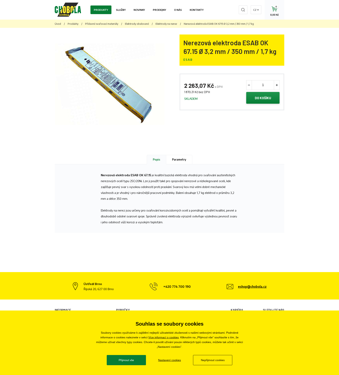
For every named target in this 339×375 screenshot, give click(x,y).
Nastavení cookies (169, 360)
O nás (178, 9)
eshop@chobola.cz (252, 287)
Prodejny (159, 9)
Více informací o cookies (163, 337)
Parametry (179, 159)
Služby (121, 9)
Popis (156, 159)
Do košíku (263, 98)
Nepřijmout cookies (213, 360)
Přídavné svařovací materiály (101, 23)
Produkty (101, 9)
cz (254, 9)
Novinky (139, 9)
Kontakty (197, 9)
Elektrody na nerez (166, 23)
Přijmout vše (126, 360)
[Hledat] (243, 9)
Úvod (58, 23)
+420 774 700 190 (177, 287)
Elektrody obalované (137, 23)
